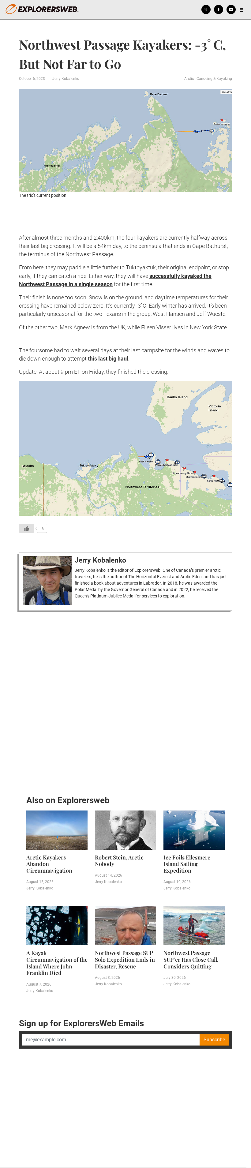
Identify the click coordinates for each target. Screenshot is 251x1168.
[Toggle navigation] (241, 9)
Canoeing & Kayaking (214, 79)
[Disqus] (125, 701)
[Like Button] (26, 528)
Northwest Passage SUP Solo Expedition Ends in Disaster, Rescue (125, 959)
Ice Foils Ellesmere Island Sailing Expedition (186, 864)
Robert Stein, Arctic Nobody (119, 861)
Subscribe (214, 1040)
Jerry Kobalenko (65, 79)
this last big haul (108, 358)
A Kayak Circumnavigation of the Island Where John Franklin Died (57, 962)
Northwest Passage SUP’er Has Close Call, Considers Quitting (191, 959)
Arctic (189, 79)
